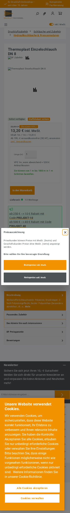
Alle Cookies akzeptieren (32, 488)
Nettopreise (35, 277)
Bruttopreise (35, 265)
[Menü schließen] (65, 232)
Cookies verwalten (32, 498)
